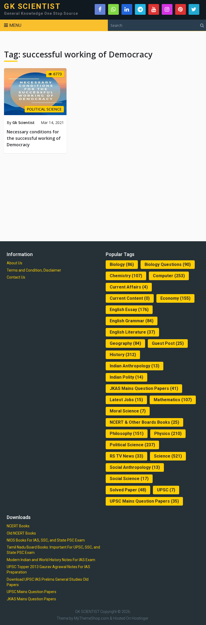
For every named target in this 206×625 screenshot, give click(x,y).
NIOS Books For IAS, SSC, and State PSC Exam (46, 540)
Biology (122, 264)
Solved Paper (128, 489)
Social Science (129, 478)
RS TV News (126, 456)
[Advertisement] (102, 196)
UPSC (166, 489)
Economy (175, 298)
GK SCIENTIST (32, 6)
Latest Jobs (126, 399)
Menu (15, 25)
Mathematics (173, 399)
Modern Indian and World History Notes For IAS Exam (51, 560)
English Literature (132, 332)
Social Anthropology (135, 467)
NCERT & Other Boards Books (144, 422)
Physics (168, 433)
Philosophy (127, 433)
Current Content (130, 298)
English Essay (129, 309)
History (123, 354)
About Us (14, 263)
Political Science (132, 444)
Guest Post (168, 343)
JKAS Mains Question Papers (144, 388)
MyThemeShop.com (91, 618)
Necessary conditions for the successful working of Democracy (34, 138)
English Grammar (131, 320)
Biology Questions (168, 264)
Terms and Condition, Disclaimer (34, 270)
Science (168, 456)
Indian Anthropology (134, 365)
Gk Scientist (23, 122)
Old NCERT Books (21, 533)
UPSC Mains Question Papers (144, 501)
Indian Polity (126, 377)
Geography (125, 343)
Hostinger (140, 618)
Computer (169, 275)
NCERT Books (18, 526)
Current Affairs (129, 287)
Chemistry (126, 275)
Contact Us (16, 277)
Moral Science (128, 411)
